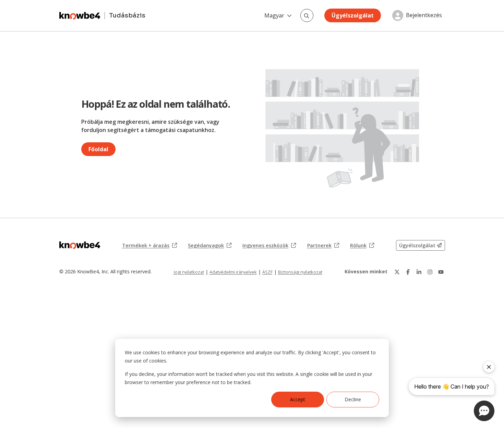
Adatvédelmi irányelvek (233, 272)
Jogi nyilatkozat (189, 272)
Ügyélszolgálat (353, 15)
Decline (353, 399)
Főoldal (98, 149)
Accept (297, 399)
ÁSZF (267, 272)
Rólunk (362, 245)
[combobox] (307, 15)
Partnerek (323, 245)
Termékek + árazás (149, 245)
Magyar (274, 15)
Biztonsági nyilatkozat (300, 272)
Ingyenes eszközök (269, 245)
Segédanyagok (209, 245)
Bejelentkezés (424, 15)
